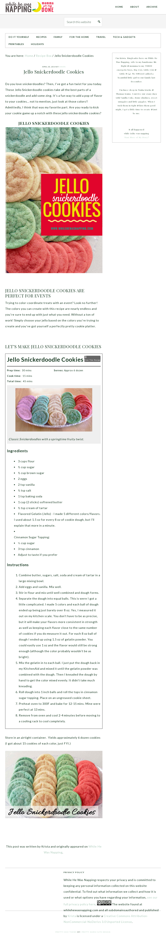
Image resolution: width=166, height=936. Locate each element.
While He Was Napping (29, 7)
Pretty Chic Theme (66, 932)
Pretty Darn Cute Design (96, 932)
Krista (72, 916)
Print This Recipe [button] (92, 360)
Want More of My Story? (136, 137)
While (93, 846)
